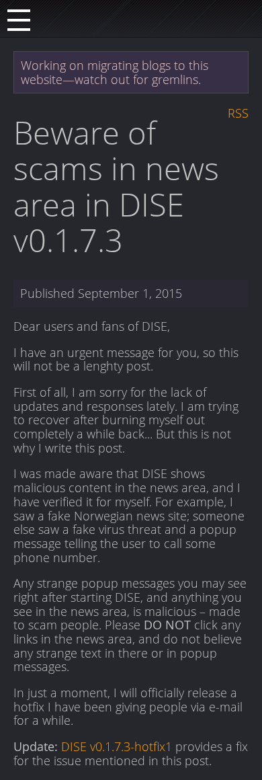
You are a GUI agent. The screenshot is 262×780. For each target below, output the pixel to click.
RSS (238, 113)
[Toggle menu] (19, 19)
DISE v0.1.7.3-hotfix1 (116, 746)
